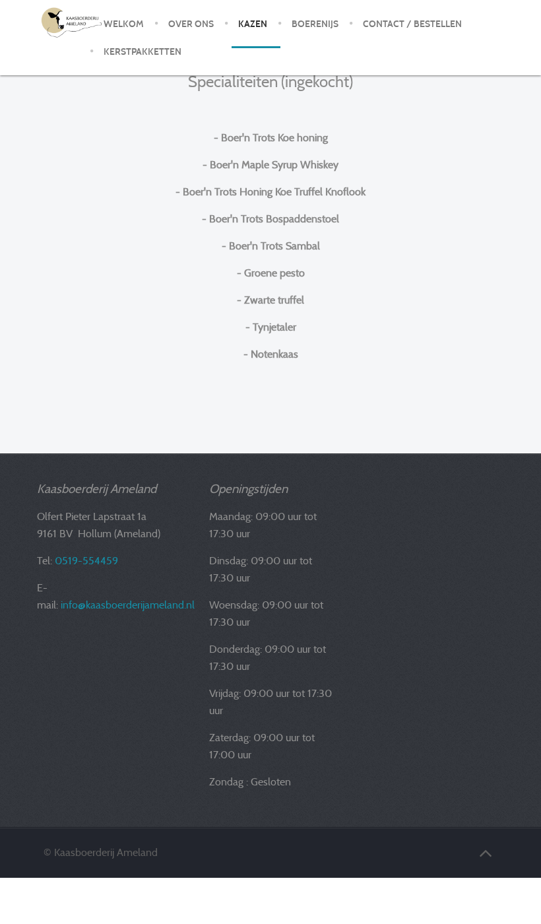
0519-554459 (86, 560)
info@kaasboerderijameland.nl (128, 605)
